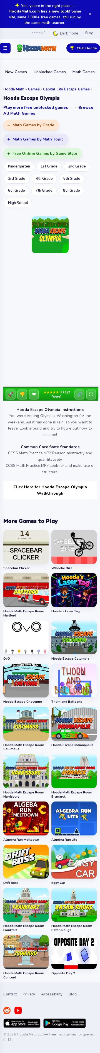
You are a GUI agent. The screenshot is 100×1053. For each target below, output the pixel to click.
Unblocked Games (50, 72)
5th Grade (71, 178)
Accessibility (51, 994)
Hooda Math (13, 89)
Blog (89, 33)
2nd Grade (77, 166)
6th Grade (16, 190)
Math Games (83, 72)
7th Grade (44, 190)
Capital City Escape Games (66, 89)
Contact (10, 994)
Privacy (29, 994)
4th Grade (44, 178)
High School (18, 202)
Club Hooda (87, 48)
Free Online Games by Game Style (44, 153)
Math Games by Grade (33, 125)
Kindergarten (19, 166)
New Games (16, 72)
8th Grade (71, 190)
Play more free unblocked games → (38, 107)
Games (34, 89)
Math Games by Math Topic (37, 139)
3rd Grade (16, 178)
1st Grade (49, 166)
